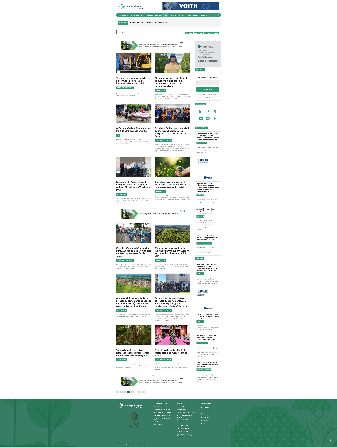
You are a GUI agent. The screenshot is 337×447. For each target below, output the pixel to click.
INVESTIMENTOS (121, 310)
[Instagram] (208, 112)
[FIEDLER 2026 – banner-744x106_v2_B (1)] (190, 6)
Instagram (207, 410)
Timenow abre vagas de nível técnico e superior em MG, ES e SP (151, 22)
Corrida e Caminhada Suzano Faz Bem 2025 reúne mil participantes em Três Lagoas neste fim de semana (133, 252)
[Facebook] (215, 119)
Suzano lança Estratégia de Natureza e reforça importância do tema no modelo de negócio (132, 353)
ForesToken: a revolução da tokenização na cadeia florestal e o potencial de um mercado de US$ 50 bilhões (206, 267)
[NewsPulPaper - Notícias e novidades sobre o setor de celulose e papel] (138, 7)
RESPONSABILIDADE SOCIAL (211, 33)
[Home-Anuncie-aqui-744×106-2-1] (153, 45)
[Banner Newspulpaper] (207, 168)
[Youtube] (201, 119)
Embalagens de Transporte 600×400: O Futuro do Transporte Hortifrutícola (206, 338)
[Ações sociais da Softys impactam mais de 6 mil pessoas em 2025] (133, 114)
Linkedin (206, 407)
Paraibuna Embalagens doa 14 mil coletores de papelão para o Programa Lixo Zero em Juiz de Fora (172, 132)
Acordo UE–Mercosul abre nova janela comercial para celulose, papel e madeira (205, 211)
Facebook (206, 423)
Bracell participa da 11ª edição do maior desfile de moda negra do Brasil (172, 353)
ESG (118, 135)
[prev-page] (117, 392)
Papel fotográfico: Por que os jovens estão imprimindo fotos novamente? (207, 364)
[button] (218, 15)
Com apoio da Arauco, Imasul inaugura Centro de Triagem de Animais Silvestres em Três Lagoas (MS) (133, 186)
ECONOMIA (200, 216)
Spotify (206, 420)
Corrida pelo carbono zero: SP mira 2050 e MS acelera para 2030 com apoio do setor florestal (172, 185)
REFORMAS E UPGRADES (204, 243)
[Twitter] (215, 112)
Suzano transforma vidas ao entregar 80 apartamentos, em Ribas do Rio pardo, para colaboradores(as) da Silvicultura (172, 302)
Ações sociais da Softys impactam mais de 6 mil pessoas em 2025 (133, 129)
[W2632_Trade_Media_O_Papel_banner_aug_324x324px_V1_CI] (208, 54)
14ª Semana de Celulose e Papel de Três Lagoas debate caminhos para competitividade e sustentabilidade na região (207, 137)
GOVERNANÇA (188, 33)
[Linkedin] (201, 112)
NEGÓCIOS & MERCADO (204, 370)
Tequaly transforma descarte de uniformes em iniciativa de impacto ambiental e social (132, 81)
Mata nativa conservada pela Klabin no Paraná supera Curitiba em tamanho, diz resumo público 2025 (172, 252)
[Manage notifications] (330, 440)
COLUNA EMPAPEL (202, 343)
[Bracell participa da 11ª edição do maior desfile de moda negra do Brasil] (172, 336)
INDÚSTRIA (200, 273)
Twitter (206, 414)
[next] (218, 23)
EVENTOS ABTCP (202, 143)
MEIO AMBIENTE (198, 33)
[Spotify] (208, 119)
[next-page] (143, 392)
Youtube (206, 417)
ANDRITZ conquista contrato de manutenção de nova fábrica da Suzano (207, 316)
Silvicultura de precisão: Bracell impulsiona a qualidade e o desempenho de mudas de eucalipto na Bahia (171, 82)
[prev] (215, 23)
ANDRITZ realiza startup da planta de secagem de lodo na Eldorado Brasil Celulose (207, 238)
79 (139, 392)
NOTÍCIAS (200, 195)
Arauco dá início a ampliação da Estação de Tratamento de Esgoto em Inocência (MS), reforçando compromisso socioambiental (133, 302)
